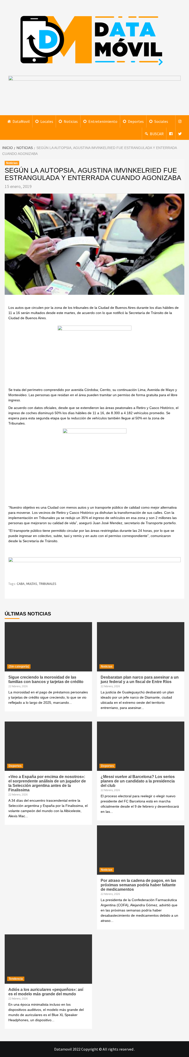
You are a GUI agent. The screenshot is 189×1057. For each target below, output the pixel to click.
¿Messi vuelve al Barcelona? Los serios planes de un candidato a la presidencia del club (138, 781)
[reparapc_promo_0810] (94, 567)
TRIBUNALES (47, 583)
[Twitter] (179, 134)
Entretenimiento (102, 121)
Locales (46, 121)
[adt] (94, 356)
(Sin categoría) (19, 666)
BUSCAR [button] (157, 133)
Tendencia (16, 979)
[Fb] (170, 134)
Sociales (161, 121)
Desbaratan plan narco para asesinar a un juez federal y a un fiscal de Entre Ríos (140, 679)
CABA (21, 583)
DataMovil (21, 121)
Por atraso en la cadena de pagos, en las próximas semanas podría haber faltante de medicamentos (138, 884)
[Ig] (179, 121)
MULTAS (31, 583)
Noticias (71, 121)
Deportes (136, 121)
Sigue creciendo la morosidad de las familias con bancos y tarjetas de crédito (45, 679)
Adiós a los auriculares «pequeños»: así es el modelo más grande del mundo (45, 991)
